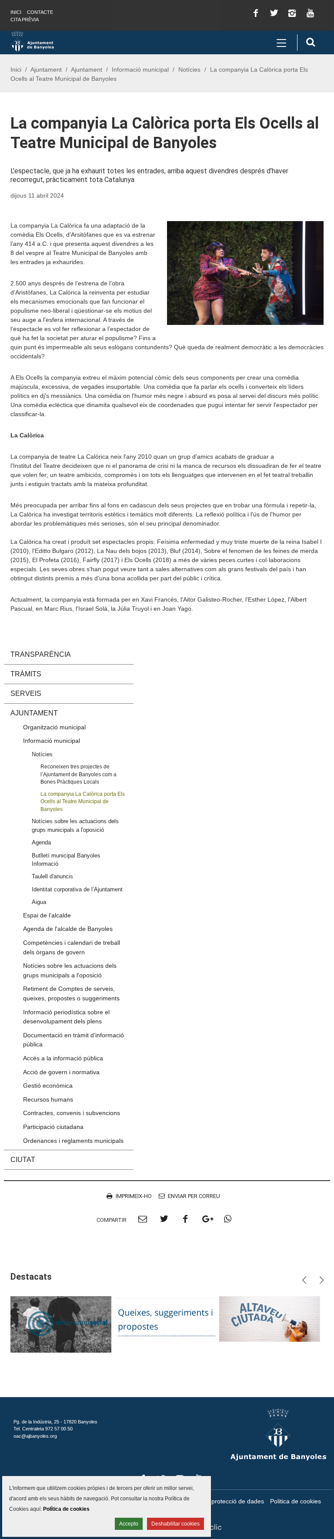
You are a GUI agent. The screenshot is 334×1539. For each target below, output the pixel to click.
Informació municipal (140, 69)
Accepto (128, 1524)
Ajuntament (46, 69)
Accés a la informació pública (63, 1058)
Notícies (189, 69)
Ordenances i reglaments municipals (73, 1140)
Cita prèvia (24, 19)
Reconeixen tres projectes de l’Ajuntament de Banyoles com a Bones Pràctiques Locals (78, 774)
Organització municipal (54, 727)
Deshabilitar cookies (175, 1524)
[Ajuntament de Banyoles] (32, 40)
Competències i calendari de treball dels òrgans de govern (71, 947)
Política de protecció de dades (222, 1501)
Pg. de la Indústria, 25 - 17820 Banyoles (55, 1421)
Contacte (40, 12)
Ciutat (22, 1159)
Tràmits (25, 674)
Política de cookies (66, 1509)
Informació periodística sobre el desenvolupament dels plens (66, 1017)
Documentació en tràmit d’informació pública (73, 1040)
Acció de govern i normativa (61, 1072)
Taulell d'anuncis (52, 876)
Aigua (39, 902)
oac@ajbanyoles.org (35, 1436)
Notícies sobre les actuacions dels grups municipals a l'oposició (75, 825)
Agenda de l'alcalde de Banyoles (68, 928)
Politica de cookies (295, 1501)
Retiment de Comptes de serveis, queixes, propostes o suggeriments (71, 993)
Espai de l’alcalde (47, 915)
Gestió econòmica (48, 1085)
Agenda (41, 842)
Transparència (40, 654)
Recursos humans (48, 1099)
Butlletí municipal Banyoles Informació (66, 859)
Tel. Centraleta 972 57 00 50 (43, 1428)
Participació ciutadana (53, 1126)
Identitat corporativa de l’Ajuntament (77, 889)
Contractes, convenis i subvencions (71, 1112)
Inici (15, 12)
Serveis (25, 693)
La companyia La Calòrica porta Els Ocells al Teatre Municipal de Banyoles (82, 801)
